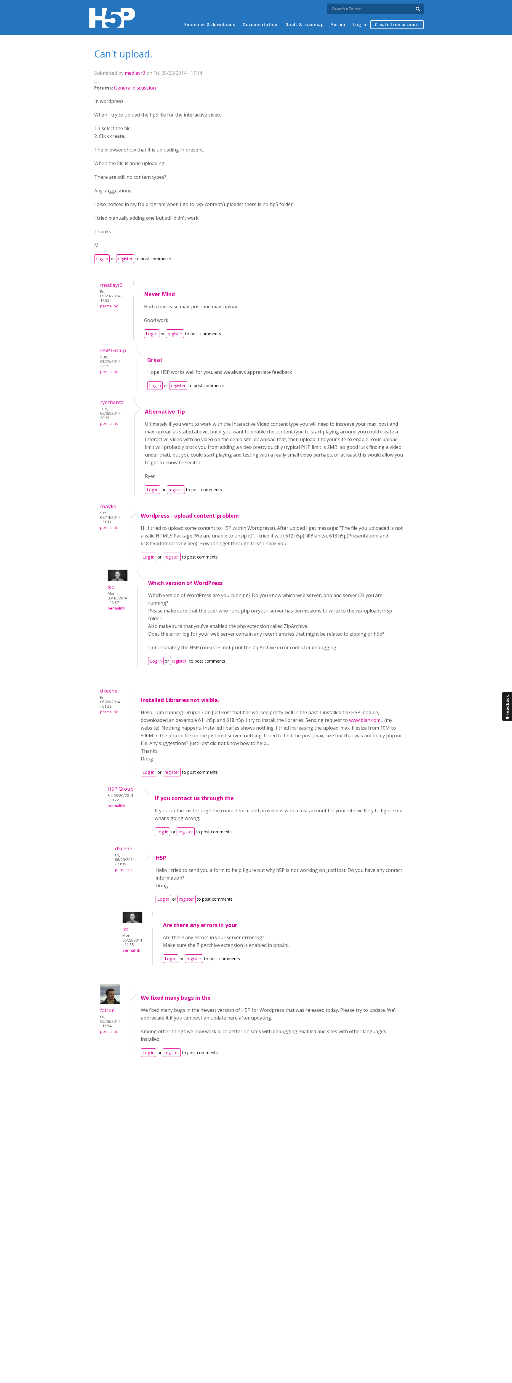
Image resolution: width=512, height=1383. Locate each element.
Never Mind (159, 294)
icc (111, 586)
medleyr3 (135, 73)
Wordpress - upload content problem (190, 515)
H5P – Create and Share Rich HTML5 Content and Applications (112, 17)
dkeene (108, 690)
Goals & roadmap (304, 24)
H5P (161, 857)
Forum (338, 24)
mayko (108, 506)
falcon (107, 1010)
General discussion (135, 87)
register (125, 258)
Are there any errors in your (200, 925)
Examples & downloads (209, 24)
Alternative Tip (165, 411)
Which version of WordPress (185, 582)
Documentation (260, 24)
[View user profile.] (118, 579)
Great (155, 359)
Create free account (397, 24)
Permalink (109, 306)
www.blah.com (364, 720)
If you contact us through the (194, 798)
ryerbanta (112, 402)
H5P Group (113, 350)
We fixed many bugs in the (176, 997)
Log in (360, 24)
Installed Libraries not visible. (180, 700)
